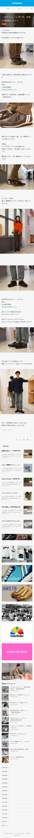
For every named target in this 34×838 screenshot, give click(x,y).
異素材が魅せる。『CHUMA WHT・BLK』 (13, 451)
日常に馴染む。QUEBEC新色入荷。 (12, 507)
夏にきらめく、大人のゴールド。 (18, 733)
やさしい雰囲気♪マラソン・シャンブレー (13, 465)
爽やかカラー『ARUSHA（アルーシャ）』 (20, 695)
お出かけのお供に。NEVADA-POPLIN (12, 479)
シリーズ (25, 8)
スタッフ (13, 8)
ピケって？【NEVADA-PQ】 (17, 757)
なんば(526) (4, 429)
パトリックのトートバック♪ (9, 493)
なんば (4, 24)
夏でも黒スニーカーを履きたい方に (18, 702)
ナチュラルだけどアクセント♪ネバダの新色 (14, 521)
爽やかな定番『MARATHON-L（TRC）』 (20, 749)
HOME (8, 8)
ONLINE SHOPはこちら (9, 90)
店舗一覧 (19, 8)
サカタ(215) (9, 429)
